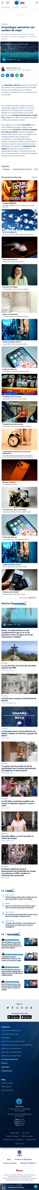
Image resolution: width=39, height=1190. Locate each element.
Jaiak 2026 (24, 7)
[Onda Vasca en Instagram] (22, 1008)
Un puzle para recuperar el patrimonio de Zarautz (18, 699)
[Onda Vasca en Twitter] (8, 1008)
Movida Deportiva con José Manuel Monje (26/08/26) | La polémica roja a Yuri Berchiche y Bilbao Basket (12, 972)
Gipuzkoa (4, 663)
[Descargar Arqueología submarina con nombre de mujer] (19, 60)
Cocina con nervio (7, 1090)
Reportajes (5, 1067)
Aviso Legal (25, 1133)
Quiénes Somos (14, 1133)
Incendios (15, 7)
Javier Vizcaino (6, 1087)
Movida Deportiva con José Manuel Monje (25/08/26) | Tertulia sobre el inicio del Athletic (11, 987)
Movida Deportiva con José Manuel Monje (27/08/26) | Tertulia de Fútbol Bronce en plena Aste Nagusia (11, 945)
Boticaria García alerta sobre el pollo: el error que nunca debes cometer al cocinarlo (21, 898)
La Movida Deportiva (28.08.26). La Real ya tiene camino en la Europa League (11, 959)
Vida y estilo (9, 895)
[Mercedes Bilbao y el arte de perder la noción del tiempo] (19, 821)
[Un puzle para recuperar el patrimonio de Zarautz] (19, 684)
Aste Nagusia (6, 7)
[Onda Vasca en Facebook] (13, 1008)
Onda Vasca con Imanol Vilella (11, 1052)
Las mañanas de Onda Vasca (11, 1030)
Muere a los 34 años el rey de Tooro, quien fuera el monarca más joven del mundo (20, 907)
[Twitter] (3, 75)
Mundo (7, 903)
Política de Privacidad (12, 1136)
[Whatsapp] (17, 75)
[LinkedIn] (7, 75)
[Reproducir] (4, 60)
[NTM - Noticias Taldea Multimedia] (19, 1153)
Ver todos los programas (9, 1059)
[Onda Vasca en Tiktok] (31, 1008)
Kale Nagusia (5, 1038)
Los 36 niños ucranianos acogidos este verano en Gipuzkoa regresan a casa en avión (17, 803)
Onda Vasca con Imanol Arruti (11, 1048)
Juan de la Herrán (7, 1083)
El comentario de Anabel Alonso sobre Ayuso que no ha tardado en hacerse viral (21, 915)
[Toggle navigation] (2, 2)
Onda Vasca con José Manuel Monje (13, 1041)
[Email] (21, 75)
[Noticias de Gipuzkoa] (23, 1159)
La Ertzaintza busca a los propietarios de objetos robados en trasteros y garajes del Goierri (19, 733)
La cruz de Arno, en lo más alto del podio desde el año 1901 (18, 666)
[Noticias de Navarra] (28, 1163)
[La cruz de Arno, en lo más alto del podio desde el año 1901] (19, 651)
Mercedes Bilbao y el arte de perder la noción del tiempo (17, 837)
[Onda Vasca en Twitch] (27, 1008)
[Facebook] (12, 75)
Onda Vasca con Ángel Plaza (10, 1056)
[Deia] (9, 1159)
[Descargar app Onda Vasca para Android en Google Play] (13, 1017)
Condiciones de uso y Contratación (13, 1139)
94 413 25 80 (21, 1111)
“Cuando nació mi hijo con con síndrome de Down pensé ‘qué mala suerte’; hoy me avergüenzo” (20, 925)
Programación (6, 1071)
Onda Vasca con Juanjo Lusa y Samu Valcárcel (16, 1045)
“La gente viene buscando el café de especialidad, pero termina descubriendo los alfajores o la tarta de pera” (18, 768)
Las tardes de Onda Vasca (10, 1034)
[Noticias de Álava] (10, 1163)
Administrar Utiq (31, 1139)
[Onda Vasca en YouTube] (17, 1008)
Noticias (4, 1063)
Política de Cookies (27, 1136)
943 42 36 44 (21, 1116)
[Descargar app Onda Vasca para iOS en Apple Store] (26, 1017)
